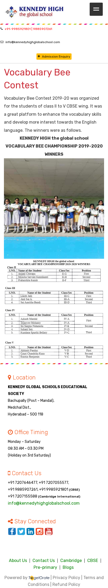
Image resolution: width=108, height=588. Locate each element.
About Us (18, 560)
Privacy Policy (66, 577)
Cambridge (71, 560)
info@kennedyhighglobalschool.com (33, 42)
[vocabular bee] (54, 310)
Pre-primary (45, 567)
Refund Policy (66, 584)
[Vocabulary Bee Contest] (54, 208)
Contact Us (44, 560)
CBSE (92, 560)
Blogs (68, 567)
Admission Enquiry (56, 56)
